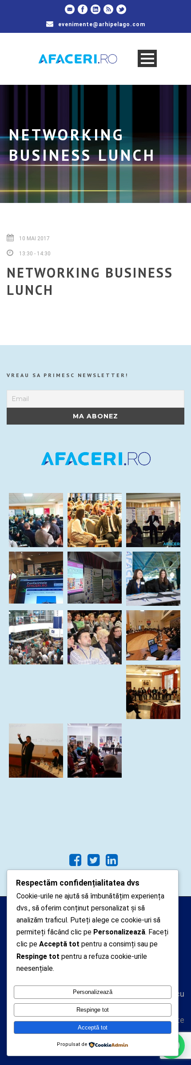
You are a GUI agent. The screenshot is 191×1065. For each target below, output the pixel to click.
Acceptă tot (92, 1027)
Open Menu (147, 58)
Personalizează (92, 992)
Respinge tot (92, 1009)
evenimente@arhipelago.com (101, 24)
